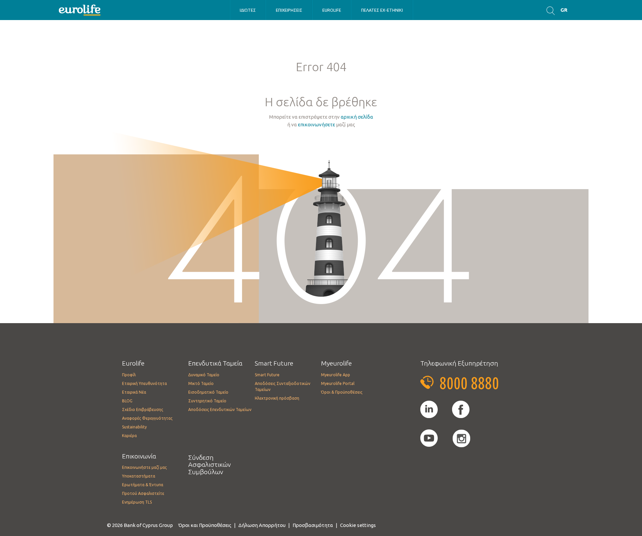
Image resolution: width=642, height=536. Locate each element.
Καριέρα (129, 435)
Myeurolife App (335, 375)
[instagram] (461, 438)
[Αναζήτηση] (550, 10)
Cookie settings (358, 525)
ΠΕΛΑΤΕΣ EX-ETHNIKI (382, 10)
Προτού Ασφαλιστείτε (143, 493)
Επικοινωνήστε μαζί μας (144, 467)
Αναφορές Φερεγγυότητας (147, 418)
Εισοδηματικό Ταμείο (208, 392)
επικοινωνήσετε (316, 124)
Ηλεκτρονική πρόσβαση (277, 398)
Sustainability (134, 427)
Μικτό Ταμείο (201, 383)
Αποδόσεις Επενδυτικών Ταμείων (219, 409)
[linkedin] (429, 409)
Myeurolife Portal (337, 383)
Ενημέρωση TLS (137, 502)
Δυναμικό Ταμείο (203, 375)
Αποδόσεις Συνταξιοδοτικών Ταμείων (282, 386)
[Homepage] (80, 9)
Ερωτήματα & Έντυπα (142, 485)
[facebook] (460, 409)
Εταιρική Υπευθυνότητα (144, 383)
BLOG (127, 401)
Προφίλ (129, 375)
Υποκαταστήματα (138, 476)
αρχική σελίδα (357, 117)
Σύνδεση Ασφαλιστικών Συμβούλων (209, 465)
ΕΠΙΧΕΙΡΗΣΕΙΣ (289, 10)
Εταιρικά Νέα (134, 392)
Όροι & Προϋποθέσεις (341, 392)
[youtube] (429, 438)
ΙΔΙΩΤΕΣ (248, 10)
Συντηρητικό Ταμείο (207, 401)
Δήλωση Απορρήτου (262, 525)
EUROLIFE (331, 10)
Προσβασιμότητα (313, 525)
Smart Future (267, 375)
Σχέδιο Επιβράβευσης (142, 409)
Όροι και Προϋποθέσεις (204, 525)
